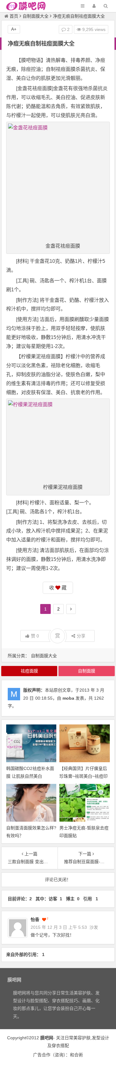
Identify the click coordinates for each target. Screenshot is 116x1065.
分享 (81, 635)
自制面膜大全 (36, 16)
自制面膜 (86, 670)
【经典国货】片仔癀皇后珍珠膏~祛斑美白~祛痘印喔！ (83, 776)
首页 (14, 16)
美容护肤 (82, 1037)
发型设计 (100, 1037)
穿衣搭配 (60, 1045)
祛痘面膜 (29, 670)
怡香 (35, 919)
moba (68, 698)
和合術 (76, 1054)
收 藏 (58, 587)
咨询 (59, 1054)
